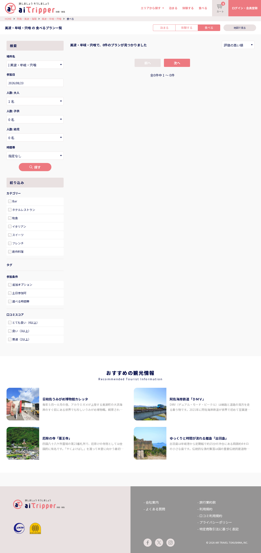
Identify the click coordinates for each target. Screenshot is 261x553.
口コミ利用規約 (210, 515)
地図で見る (240, 27)
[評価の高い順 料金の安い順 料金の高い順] (238, 45)
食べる (203, 8)
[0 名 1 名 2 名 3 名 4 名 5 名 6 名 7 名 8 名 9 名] (35, 101)
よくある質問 (155, 508)
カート (220, 7)
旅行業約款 (207, 502)
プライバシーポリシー (215, 522)
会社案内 (152, 502)
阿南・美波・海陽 (26, 18)
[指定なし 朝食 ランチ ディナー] (35, 156)
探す (37, 167)
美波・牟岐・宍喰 (51, 18)
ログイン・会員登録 (245, 8)
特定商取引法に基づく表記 (219, 528)
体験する (188, 8)
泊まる (173, 8)
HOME (8, 18)
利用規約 (205, 508)
